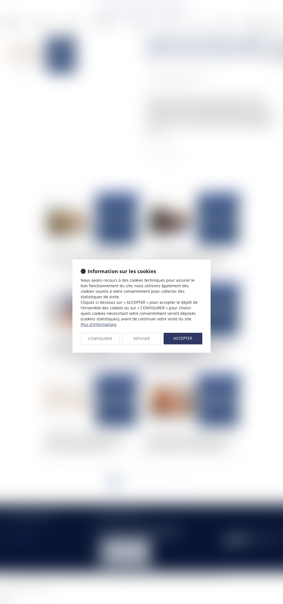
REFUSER (141, 338)
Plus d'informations (99, 324)
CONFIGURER (100, 338)
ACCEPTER (183, 338)
